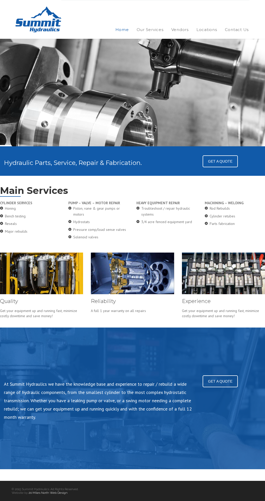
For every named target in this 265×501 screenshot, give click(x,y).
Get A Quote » (65, 112)
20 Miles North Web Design (48, 493)
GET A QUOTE (220, 161)
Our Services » (24, 112)
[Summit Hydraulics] (38, 19)
